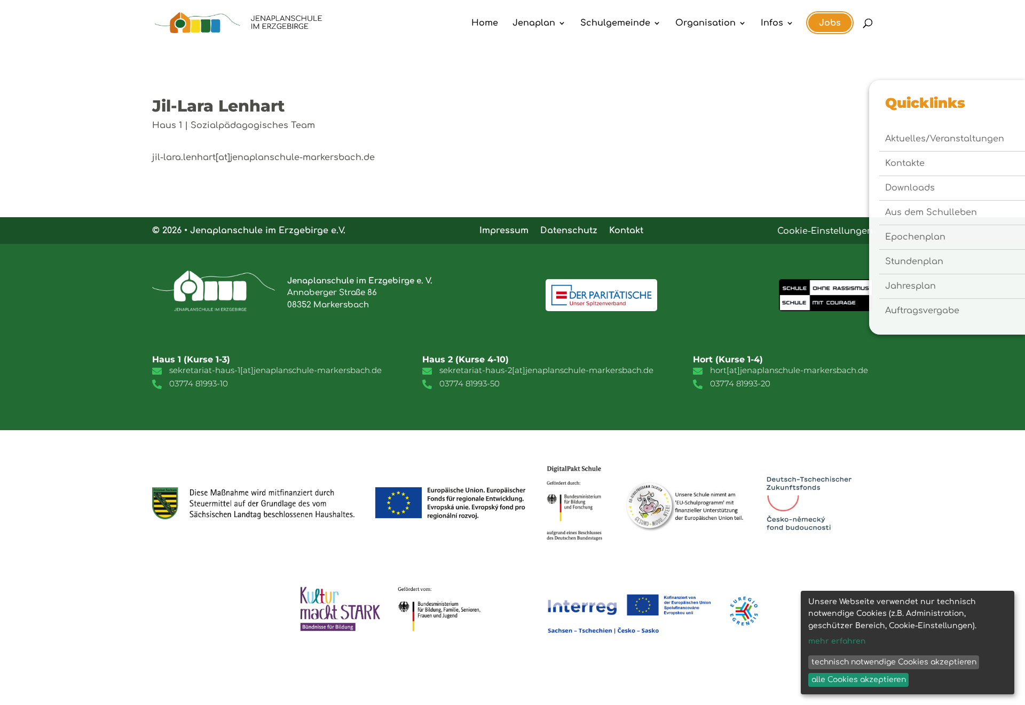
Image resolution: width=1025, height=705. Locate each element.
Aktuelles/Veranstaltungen (944, 139)
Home (484, 23)
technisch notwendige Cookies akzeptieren (893, 662)
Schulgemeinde (615, 23)
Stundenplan (914, 262)
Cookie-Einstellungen (825, 231)
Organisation (705, 23)
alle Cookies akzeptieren (858, 680)
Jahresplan (910, 286)
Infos (772, 23)
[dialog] (907, 642)
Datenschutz (568, 230)
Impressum (504, 230)
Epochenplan (915, 237)
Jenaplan (533, 23)
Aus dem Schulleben (931, 213)
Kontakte (905, 164)
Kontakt (626, 230)
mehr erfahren (837, 641)
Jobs (830, 23)
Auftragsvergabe (922, 311)
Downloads (910, 188)
